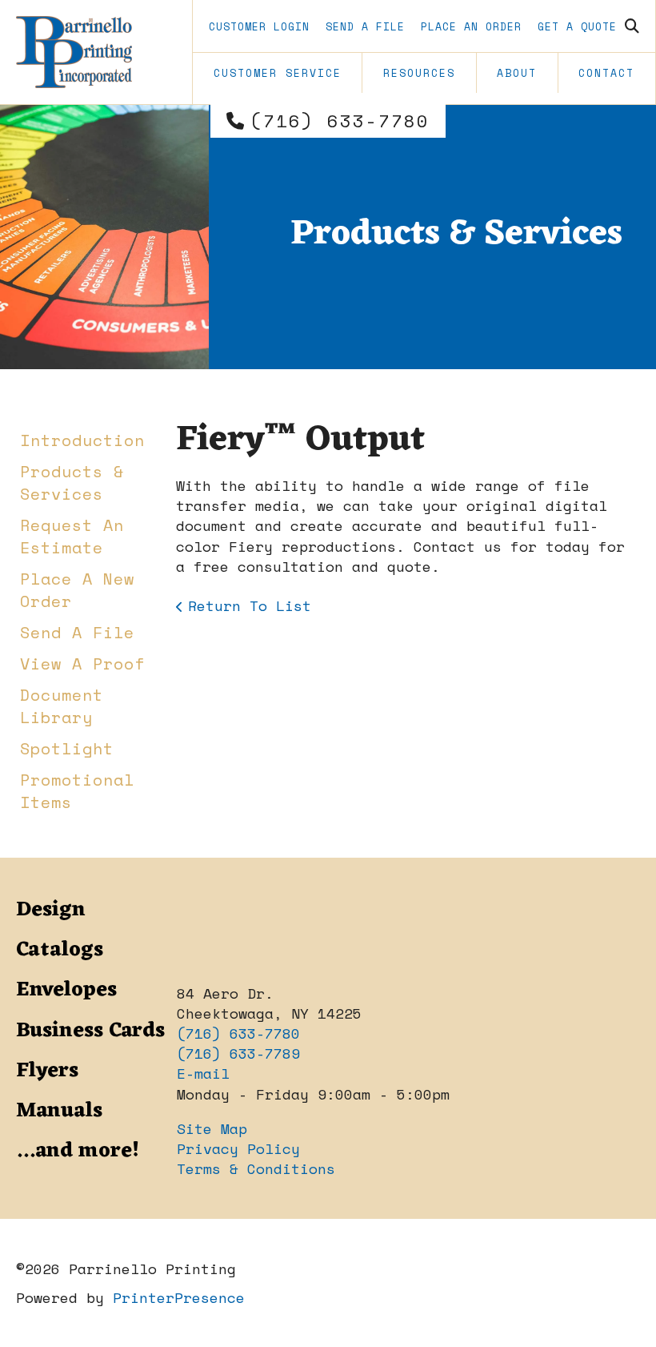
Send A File (365, 26)
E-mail (203, 1073)
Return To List (249, 605)
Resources (419, 73)
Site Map (212, 1128)
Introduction (82, 440)
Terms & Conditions (256, 1168)
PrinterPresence (179, 1297)
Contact (606, 73)
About (517, 73)
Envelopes (66, 989)
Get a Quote (577, 26)
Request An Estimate (72, 536)
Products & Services (72, 482)
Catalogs (59, 949)
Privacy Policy (238, 1148)
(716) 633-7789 (238, 1053)
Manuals (59, 1110)
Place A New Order (77, 590)
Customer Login (259, 26)
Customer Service (278, 73)
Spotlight (67, 748)
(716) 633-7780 (340, 121)
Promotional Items (77, 791)
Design (51, 909)
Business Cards (90, 1030)
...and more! (77, 1150)
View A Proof (82, 663)
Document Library (61, 706)
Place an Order (471, 26)
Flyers (47, 1070)
